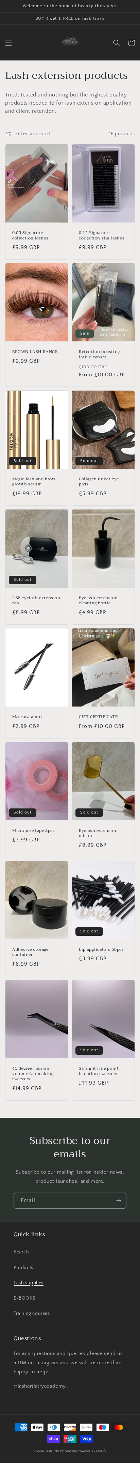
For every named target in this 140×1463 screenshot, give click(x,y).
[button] (8, 42)
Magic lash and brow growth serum (33, 482)
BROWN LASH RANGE (35, 352)
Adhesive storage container (30, 952)
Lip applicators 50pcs (101, 949)
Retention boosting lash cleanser (99, 354)
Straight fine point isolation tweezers (99, 1071)
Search (21, 1252)
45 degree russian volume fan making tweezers (32, 1074)
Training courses (32, 1313)
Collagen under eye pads (99, 482)
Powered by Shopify (92, 1450)
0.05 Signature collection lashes (30, 235)
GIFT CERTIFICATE (98, 717)
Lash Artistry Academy (62, 1450)
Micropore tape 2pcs (33, 831)
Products (23, 1267)
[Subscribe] (118, 1201)
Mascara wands (28, 717)
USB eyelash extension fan (36, 600)
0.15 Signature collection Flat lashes (101, 235)
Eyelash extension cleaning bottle (98, 600)
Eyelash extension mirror (98, 833)
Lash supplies (28, 1283)
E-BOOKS (24, 1298)
